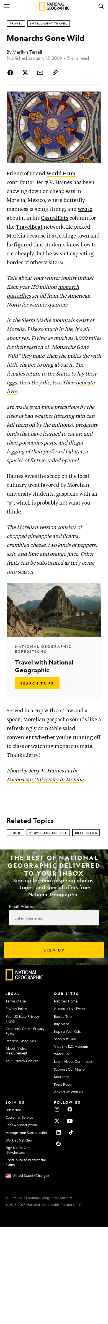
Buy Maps (61, 1024)
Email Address (22, 906)
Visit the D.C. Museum (71, 1046)
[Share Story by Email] (40, 72)
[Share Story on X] (25, 72)
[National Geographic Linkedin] (58, 1132)
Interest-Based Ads (21, 1041)
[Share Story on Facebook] (11, 72)
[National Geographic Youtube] (69, 1120)
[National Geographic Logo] (24, 979)
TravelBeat (30, 227)
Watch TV (62, 1054)
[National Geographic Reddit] (58, 1143)
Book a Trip (63, 1016)
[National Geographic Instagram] (57, 1109)
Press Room (63, 1084)
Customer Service (20, 1117)
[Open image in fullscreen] (94, 98)
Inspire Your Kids (67, 1031)
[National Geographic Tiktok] (71, 1132)
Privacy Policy (16, 1008)
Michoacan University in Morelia (45, 779)
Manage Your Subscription (26, 1132)
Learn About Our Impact (73, 1061)
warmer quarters (48, 305)
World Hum (61, 173)
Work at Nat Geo (19, 1140)
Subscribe (13, 1110)
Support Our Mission (70, 1069)
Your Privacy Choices (22, 1061)
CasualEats (54, 218)
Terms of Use (16, 1001)
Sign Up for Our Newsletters (18, 1150)
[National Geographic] (54, 6)
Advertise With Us (68, 1092)
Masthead (62, 1076)
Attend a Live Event (70, 1008)
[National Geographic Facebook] (69, 1109)
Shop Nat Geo (65, 1039)
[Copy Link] (55, 72)
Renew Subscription (21, 1125)
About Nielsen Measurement (17, 1050)
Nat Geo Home (66, 1001)
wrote (85, 209)
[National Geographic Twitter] (57, 1120)
